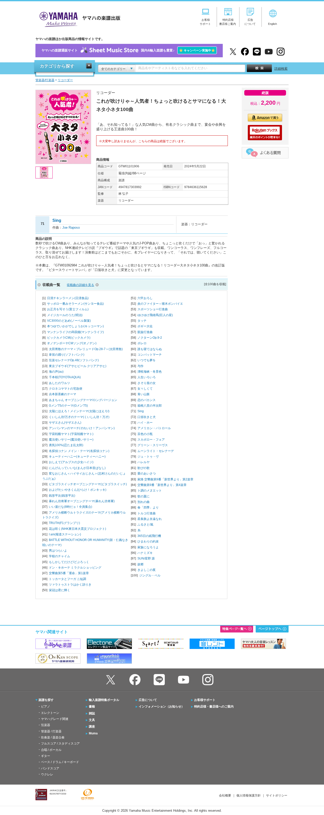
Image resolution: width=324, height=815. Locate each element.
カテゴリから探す (57, 66)
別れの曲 (143, 502)
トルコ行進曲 (146, 513)
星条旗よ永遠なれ (149, 519)
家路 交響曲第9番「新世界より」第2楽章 (165, 479)
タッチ (142, 320)
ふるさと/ (145, 524)
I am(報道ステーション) (65, 534)
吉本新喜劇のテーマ (62, 394)
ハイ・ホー (145, 422)
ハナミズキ (145, 553)
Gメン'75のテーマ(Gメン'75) (68, 405)
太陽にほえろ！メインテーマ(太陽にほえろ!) (79, 411)
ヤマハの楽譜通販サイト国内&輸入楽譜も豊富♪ (128, 50)
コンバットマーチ (149, 354)
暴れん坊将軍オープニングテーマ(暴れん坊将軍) (82, 501)
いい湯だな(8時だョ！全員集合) (70, 507)
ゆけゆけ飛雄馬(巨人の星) (155, 315)
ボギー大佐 (145, 326)
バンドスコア (50, 768)
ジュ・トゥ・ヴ (148, 456)
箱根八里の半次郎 (149, 405)
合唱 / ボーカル (51, 750)
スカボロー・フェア (151, 439)
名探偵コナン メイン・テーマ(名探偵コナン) (79, 451)
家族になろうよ (148, 547)
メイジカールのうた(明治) (65, 315)
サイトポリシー (276, 795)
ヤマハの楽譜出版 (78, 18)
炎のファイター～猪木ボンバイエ (160, 303)
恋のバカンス (146, 400)
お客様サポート (204, 700)
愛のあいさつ (146, 473)
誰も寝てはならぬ (149, 349)
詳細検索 (281, 68)
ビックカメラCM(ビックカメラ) (68, 337)
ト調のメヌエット (149, 490)
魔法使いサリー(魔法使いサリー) (71, 439)
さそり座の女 (146, 383)
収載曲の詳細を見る (80, 285)
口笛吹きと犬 (146, 417)
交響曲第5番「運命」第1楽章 (69, 573)
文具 (92, 720)
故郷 (140, 564)
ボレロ (142, 343)
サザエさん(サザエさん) (65, 422)
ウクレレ (47, 774)
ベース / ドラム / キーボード (60, 762)
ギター (45, 756)
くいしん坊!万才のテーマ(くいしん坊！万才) (79, 417)
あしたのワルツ (59, 383)
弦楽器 (45, 725)
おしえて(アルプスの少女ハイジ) (71, 462)
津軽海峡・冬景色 (149, 371)
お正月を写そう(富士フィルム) (68, 309)
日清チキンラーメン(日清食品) (68, 298)
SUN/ (146, 558)
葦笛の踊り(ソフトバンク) (66, 354)
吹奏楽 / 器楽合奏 (53, 737)
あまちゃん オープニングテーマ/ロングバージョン (83, 400)
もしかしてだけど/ (69, 562)
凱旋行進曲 (145, 332)
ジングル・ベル (149, 575)
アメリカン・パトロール (154, 428)
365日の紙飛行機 (149, 536)
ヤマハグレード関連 (54, 719)
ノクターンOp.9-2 (149, 337)
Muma (93, 733)
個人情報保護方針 (248, 795)
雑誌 (92, 713)
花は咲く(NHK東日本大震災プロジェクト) (77, 529)
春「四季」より (148, 507)
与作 (140, 366)
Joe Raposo (71, 227)
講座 (92, 726)
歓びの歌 (143, 468)
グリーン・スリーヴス (152, 445)
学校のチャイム (59, 556)
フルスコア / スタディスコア (60, 743)
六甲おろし (145, 298)
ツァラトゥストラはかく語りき (70, 584)
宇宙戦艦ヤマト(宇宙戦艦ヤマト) (71, 434)
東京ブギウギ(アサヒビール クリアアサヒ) (77, 366)
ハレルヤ (143, 462)
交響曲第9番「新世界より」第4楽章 (162, 485)
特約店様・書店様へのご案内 (214, 706)
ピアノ (45, 706)
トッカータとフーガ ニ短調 (67, 579)
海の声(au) (56, 371)
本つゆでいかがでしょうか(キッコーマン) (75, 326)
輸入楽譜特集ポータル (104, 700)
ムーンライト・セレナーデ (155, 451)
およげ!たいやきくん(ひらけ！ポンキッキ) (77, 490)
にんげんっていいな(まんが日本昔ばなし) (77, 468)
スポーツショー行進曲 (152, 309)
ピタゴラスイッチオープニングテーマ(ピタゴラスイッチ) (88, 484)
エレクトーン (50, 713)
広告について (148, 700)
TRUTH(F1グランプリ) (64, 523)
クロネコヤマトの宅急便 (65, 388)
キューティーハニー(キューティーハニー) (77, 456)
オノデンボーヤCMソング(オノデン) (71, 343)
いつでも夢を (146, 360)
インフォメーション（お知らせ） (161, 706)
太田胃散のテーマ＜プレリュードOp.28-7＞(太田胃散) (86, 349)
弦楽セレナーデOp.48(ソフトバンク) (74, 360)
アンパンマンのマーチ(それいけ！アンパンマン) (82, 428)
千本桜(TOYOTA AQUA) (65, 377)
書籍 (92, 706)
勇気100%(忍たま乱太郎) (66, 445)
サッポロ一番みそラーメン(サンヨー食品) (75, 303)
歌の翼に (143, 496)
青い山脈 (143, 394)
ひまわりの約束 (148, 541)
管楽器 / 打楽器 (51, 731)
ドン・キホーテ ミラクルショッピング (75, 567)
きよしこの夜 (146, 570)
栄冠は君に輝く (59, 590)
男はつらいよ (58, 550)
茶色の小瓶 (145, 434)
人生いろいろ (146, 377)
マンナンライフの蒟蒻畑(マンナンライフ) (75, 332)
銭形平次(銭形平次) (62, 495)
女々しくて (145, 388)
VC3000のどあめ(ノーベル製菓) (69, 320)
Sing (140, 411)
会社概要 (225, 795)
